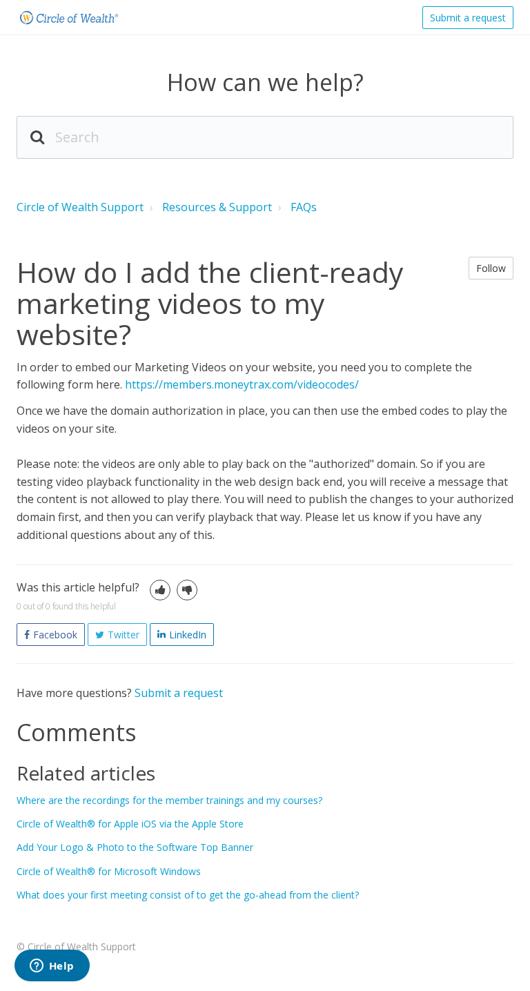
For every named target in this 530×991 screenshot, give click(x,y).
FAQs (304, 207)
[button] (160, 590)
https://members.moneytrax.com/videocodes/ (242, 384)
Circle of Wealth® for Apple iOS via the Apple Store (130, 823)
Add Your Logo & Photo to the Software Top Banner (135, 847)
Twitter (123, 634)
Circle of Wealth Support (80, 207)
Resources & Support (217, 207)
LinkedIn (187, 634)
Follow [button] (491, 268)
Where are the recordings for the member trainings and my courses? (169, 800)
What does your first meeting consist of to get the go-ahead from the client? (188, 894)
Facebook (55, 634)
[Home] (68, 17)
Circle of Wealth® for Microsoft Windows (109, 871)
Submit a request (468, 17)
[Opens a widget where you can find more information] (52, 967)
